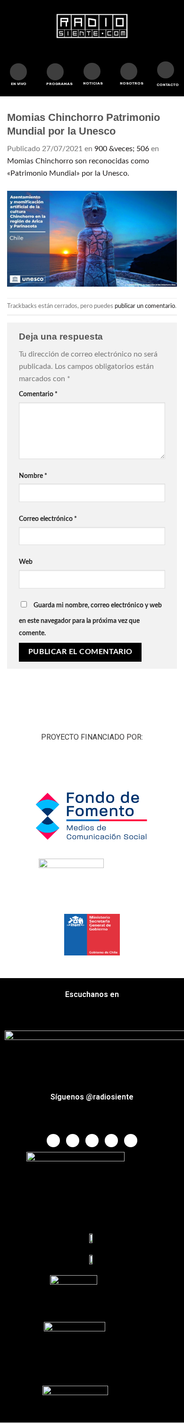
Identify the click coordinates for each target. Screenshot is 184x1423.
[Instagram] (111, 1140)
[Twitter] (72, 1140)
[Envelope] (165, 69)
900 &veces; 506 (121, 149)
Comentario (38, 394)
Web (26, 561)
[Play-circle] (18, 71)
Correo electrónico (48, 518)
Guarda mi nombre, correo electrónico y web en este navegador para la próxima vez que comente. (90, 619)
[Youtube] (92, 1140)
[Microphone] (128, 71)
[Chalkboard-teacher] (92, 71)
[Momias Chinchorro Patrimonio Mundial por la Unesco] (92, 238)
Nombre (33, 475)
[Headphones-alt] (55, 71)
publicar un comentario (145, 306)
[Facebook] (53, 1140)
